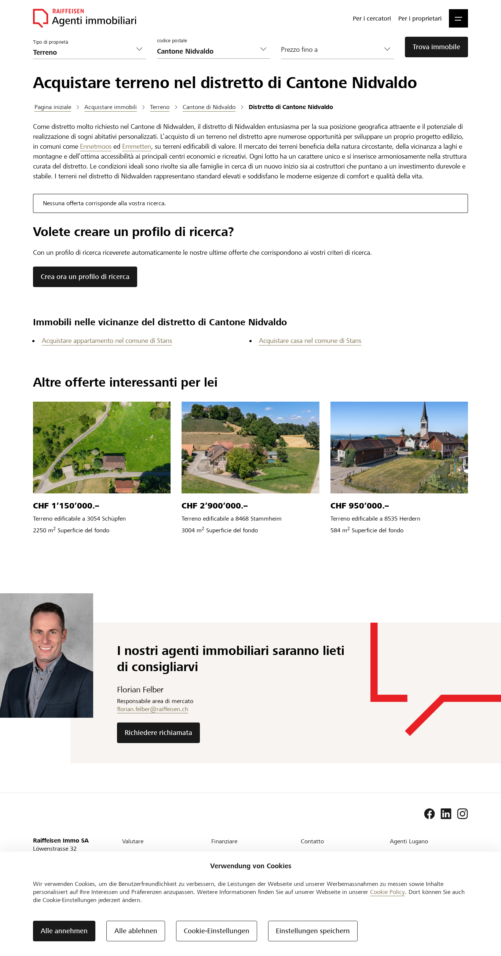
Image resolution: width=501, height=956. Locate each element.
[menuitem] (372, 18)
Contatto (312, 841)
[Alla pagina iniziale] (84, 18)
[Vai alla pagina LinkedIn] (445, 813)
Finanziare (224, 841)
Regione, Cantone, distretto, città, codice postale (192, 36)
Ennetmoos (95, 146)
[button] (458, 18)
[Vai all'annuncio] (102, 447)
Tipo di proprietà (50, 42)
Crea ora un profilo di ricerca (85, 276)
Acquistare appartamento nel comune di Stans (107, 340)
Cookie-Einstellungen (216, 931)
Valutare (132, 841)
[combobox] (207, 51)
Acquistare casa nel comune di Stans (310, 340)
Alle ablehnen (135, 931)
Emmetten (136, 146)
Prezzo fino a (299, 49)
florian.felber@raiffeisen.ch (152, 709)
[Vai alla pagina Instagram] (462, 813)
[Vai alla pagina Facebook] (429, 813)
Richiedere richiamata (158, 732)
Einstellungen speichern (313, 931)
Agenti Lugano (409, 841)
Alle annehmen (64, 931)
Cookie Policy (387, 891)
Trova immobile (436, 47)
